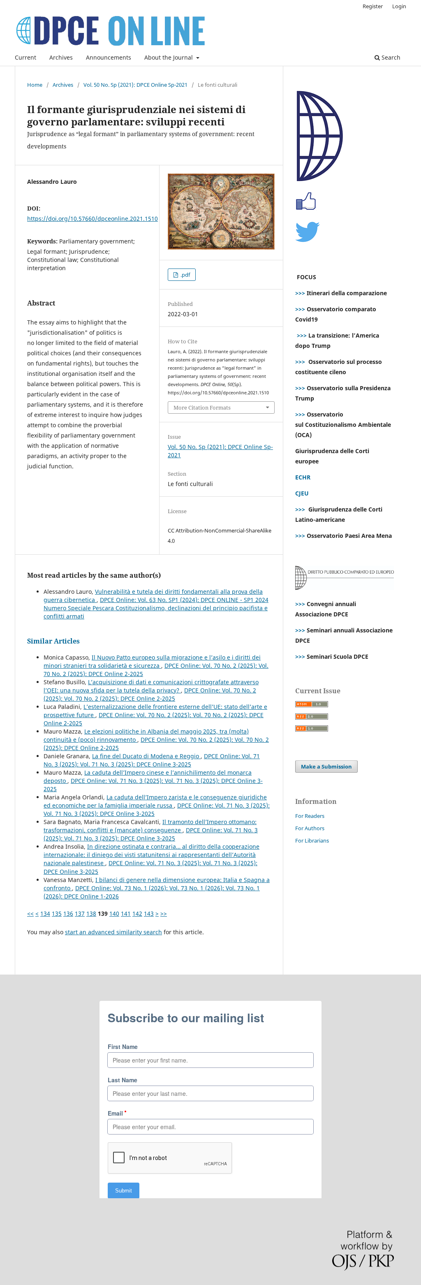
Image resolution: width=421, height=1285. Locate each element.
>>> (300, 293)
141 (126, 913)
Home (34, 84)
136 (68, 913)
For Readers (309, 816)
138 (91, 913)
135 (57, 913)
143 (149, 913)
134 (45, 913)
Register (373, 6)
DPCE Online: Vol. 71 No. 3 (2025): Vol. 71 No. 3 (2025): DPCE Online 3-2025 (152, 760)
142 (137, 913)
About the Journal (169, 57)
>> (163, 913)
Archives (61, 57)
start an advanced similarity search (113, 932)
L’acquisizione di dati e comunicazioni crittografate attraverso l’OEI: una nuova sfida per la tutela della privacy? (151, 686)
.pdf (184, 274)
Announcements (108, 57)
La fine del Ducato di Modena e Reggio (146, 756)
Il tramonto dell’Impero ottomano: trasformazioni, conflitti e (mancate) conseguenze (150, 826)
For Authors (309, 828)
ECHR (302, 477)
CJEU (302, 493)
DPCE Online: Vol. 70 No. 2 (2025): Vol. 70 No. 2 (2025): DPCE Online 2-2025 (150, 694)
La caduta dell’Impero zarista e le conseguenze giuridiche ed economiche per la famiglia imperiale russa (155, 801)
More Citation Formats (202, 407)
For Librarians (312, 840)
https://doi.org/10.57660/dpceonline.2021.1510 (92, 218)
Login (399, 6)
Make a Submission (326, 766)
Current (25, 57)
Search (390, 57)
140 (114, 913)
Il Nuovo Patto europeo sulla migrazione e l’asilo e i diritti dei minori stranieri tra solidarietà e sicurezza (152, 661)
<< (30, 913)
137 (80, 913)
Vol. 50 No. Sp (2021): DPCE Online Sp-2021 (135, 84)
